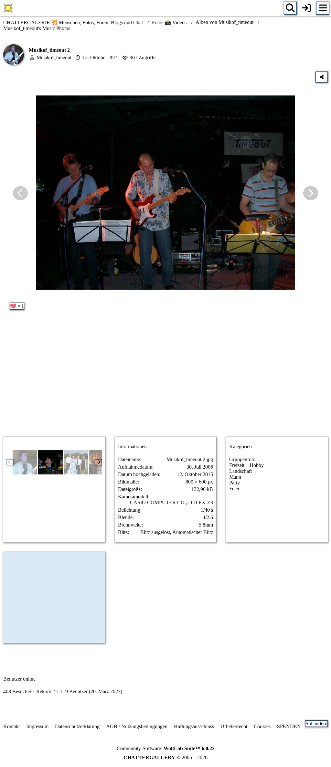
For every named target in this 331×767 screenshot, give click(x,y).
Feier (234, 488)
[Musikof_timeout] (25, 462)
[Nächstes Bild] (310, 193)
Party (234, 482)
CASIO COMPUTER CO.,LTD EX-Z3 (171, 502)
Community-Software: (166, 748)
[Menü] (322, 8)
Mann (235, 477)
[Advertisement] (165, 380)
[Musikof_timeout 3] (76, 462)
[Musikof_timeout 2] (50, 462)
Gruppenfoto (242, 459)
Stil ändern (316, 723)
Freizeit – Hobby (246, 465)
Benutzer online (19, 679)
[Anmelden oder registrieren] (306, 8)
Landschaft (240, 471)
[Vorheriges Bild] (20, 193)
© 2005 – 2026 (165, 757)
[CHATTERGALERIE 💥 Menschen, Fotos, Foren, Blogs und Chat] (8, 8)
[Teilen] (321, 77)
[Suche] (290, 8)
